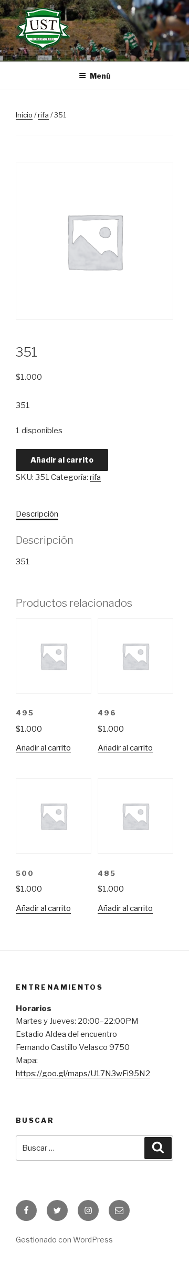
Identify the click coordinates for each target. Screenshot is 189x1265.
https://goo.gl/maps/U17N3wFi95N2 (83, 1073)
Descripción (37, 514)
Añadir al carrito (61, 459)
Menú (100, 75)
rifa (43, 115)
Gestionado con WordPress (64, 1239)
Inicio (24, 115)
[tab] (37, 514)
